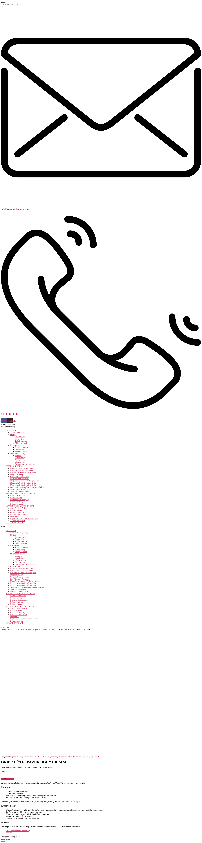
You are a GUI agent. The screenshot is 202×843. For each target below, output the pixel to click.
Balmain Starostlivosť (18, 495)
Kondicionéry (20, 458)
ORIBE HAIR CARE (23, 630)
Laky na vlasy (20, 437)
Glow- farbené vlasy (17, 512)
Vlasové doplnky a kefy (19, 433)
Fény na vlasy (20, 449)
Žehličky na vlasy (21, 447)
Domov (4, 630)
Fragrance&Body (16, 475)
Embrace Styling (16, 510)
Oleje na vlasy (20, 462)
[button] (101, 527)
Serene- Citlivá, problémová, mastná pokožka (27, 487)
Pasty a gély (19, 439)
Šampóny (18, 456)
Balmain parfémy (16, 502)
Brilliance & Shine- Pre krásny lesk (23, 472)
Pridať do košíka (7, 779)
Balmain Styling (16, 498)
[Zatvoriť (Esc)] (2, 839)
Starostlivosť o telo (65, 757)
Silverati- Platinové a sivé (19, 491)
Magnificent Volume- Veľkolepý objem (24, 481)
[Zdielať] (4, 839)
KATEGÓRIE (11, 430)
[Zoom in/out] (9, 839)
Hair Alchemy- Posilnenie (19, 479)
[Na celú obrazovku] (6, 839)
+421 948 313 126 (9, 414)
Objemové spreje (21, 443)
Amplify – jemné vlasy (18, 508)
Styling (13, 435)
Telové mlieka (78, 757)
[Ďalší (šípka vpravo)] (4, 841)
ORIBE (96, 757)
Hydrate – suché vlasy (18, 514)
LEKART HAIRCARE (14, 523)
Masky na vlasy (21, 460)
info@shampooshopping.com (15, 209)
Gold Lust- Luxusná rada (19, 477)
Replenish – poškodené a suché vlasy (24, 519)
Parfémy (54, 757)
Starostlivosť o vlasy (17, 454)
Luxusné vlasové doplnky (19, 500)
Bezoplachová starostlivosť (25, 464)
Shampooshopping (8, 424)
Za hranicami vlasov (17, 521)
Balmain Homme (16, 504)
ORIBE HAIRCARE (14, 466)
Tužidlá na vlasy (21, 441)
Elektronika (14, 445)
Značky (11, 630)
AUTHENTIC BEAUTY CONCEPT (20, 506)
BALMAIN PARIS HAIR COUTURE (20, 493)
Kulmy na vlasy (21, 451)
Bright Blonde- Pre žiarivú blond (22, 470)
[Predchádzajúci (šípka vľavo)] (2, 841)
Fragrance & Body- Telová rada (44, 630)
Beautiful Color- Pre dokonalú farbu (23, 468)
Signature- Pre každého (18, 489)
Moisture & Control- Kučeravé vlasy (23, 483)
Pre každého (14, 516)
